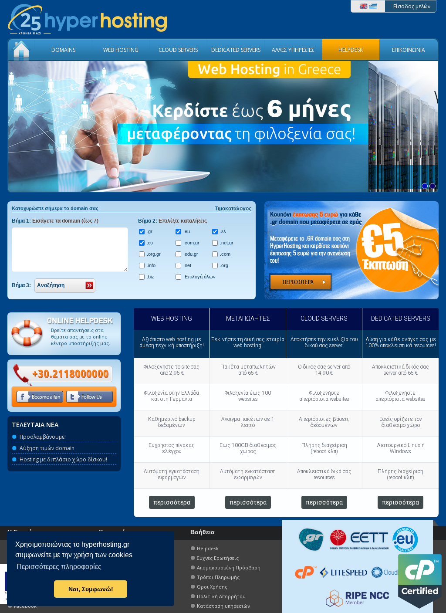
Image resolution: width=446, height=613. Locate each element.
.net (187, 265)
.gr (149, 231)
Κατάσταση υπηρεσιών (223, 606)
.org (224, 265)
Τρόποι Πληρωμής (218, 577)
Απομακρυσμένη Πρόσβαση (228, 567)
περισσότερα (171, 502)
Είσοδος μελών (411, 6)
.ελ (223, 231)
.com (225, 254)
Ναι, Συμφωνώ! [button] (90, 589)
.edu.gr (190, 254)
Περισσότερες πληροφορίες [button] (59, 566)
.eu (186, 231)
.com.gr (191, 242)
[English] (363, 6)
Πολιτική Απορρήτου (221, 596)
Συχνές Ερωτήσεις (218, 558)
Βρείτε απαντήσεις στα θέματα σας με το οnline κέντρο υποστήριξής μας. (80, 336)
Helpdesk (208, 548)
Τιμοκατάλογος (233, 209)
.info (151, 265)
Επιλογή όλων (199, 276)
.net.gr (226, 242)
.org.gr (154, 254)
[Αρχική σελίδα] (87, 36)
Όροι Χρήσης (212, 586)
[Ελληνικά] (373, 6)
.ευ (150, 242)
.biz (150, 276)
